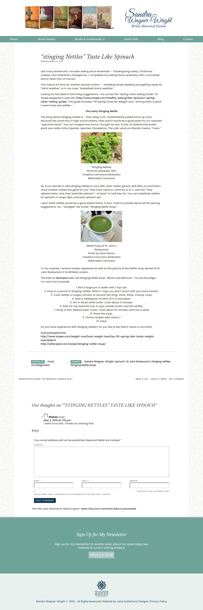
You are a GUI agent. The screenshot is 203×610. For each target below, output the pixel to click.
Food (51, 361)
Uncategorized (40, 365)
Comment (39, 445)
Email (85, 481)
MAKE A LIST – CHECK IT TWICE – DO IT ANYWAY (159, 379)
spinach (120, 361)
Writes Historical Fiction (148, 26)
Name (37, 481)
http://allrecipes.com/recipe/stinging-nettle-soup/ (73, 344)
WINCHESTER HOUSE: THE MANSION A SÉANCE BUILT (46, 379)
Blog (161, 39)
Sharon (53, 417)
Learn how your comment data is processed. (109, 509)
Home (14, 39)
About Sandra (46, 39)
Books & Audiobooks (88, 39)
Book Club (131, 39)
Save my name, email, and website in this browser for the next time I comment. (72, 494)
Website (133, 481)
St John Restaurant (138, 361)
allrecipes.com (65, 278)
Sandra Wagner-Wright (99, 361)
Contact (188, 39)
